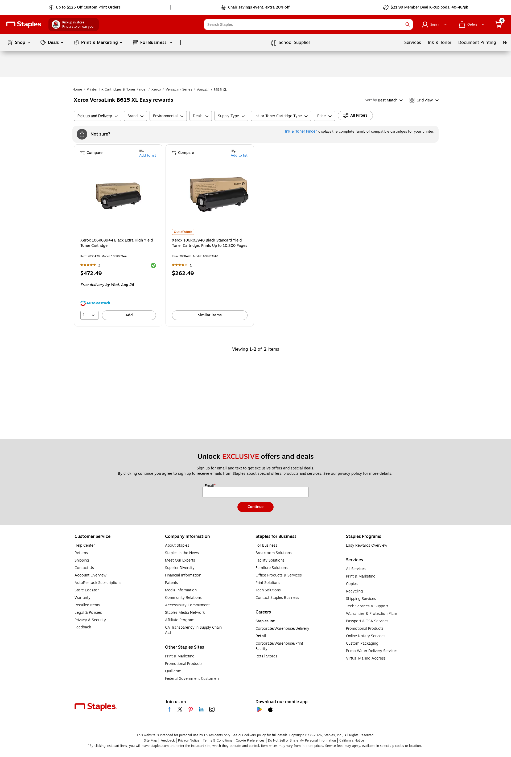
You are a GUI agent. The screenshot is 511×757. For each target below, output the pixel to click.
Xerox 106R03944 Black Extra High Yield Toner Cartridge (116, 243)
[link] (85, 7)
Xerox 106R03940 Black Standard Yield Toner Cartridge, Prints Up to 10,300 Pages (209, 243)
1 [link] (191, 265)
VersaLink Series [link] (179, 89)
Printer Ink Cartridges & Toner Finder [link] (117, 89)
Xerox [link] (156, 89)
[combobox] (308, 24)
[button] (407, 24)
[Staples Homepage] (24, 24)
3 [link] (99, 265)
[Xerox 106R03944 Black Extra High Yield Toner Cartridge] (118, 196)
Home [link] (77, 89)
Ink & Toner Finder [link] (301, 131)
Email (210, 486)
